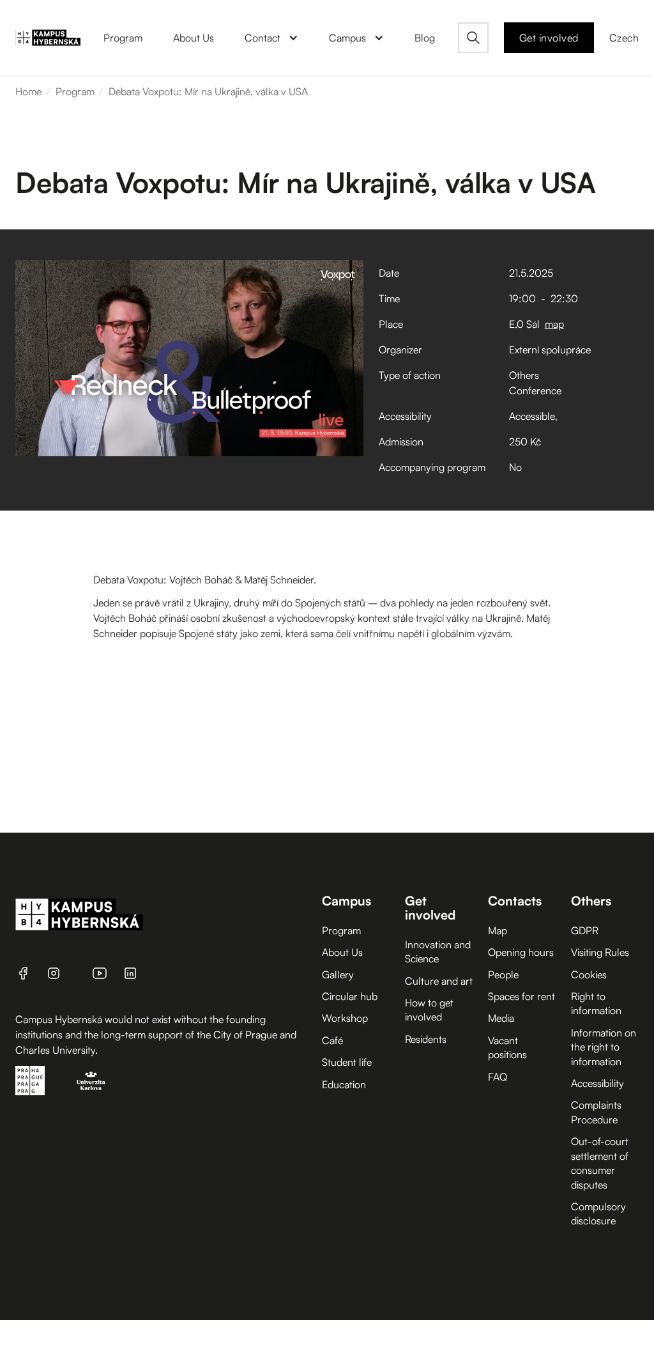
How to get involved (429, 1009)
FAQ (497, 1076)
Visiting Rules (600, 952)
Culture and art (439, 980)
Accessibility (597, 1083)
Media (501, 1018)
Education (344, 1084)
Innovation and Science (438, 951)
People (503, 974)
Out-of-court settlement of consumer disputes (599, 1162)
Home (28, 91)
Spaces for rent (521, 996)
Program (75, 91)
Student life (347, 1062)
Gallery (338, 974)
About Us (342, 952)
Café (332, 1040)
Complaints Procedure (596, 1111)
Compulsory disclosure (598, 1213)
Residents (425, 1039)
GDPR (584, 930)
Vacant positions (507, 1047)
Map (497, 930)
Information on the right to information (603, 1047)
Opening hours (521, 952)
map (554, 324)
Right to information (596, 1003)
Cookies (589, 974)
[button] (271, 37)
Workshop (345, 1018)
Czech (624, 37)
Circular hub (349, 996)
